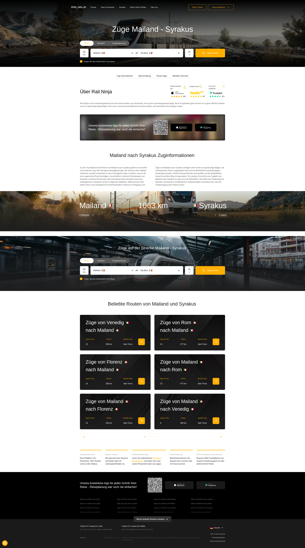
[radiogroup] (104, 43)
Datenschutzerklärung (217, 541)
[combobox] (106, 53)
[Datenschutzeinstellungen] (5, 543)
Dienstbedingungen (218, 537)
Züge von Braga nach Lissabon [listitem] (127, 512)
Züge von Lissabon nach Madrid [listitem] (164, 503)
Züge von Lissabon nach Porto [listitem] (90, 499)
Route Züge (162, 76)
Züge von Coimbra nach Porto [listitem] (200, 512)
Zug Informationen (125, 76)
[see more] (141, 341)
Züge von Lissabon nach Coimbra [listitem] (165, 508)
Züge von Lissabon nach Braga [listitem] (90, 512)
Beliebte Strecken (180, 76)
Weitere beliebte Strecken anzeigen (151, 519)
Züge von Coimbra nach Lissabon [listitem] (202, 508)
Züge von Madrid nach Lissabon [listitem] (201, 503)
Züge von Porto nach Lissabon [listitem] (127, 499)
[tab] (125, 76)
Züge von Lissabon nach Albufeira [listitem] (165, 499)
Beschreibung (145, 76)
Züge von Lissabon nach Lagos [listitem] (90, 503)
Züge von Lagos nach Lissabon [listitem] (127, 503)
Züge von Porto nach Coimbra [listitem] (163, 512)
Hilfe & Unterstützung (217, 534)
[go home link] (78, 7)
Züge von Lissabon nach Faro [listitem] (89, 508)
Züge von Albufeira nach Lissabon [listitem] (202, 499)
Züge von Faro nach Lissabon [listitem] (126, 508)
